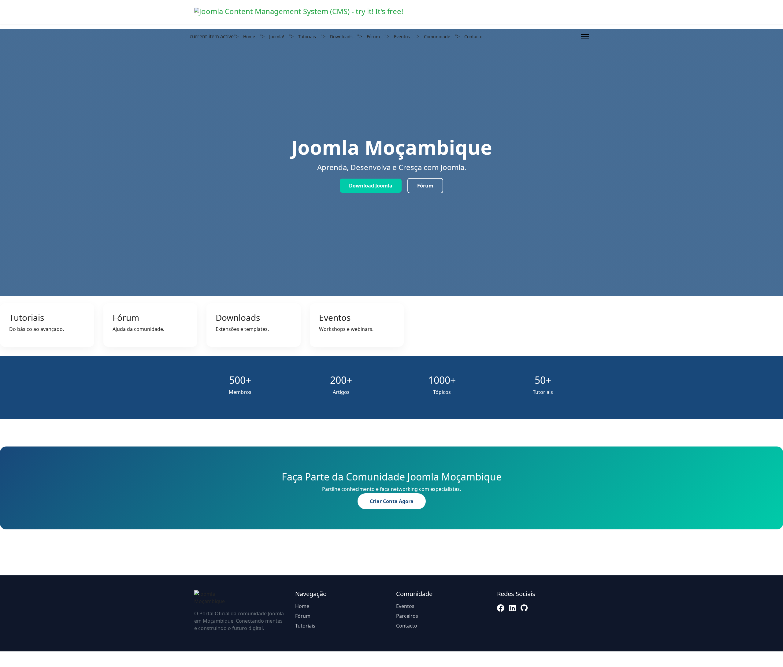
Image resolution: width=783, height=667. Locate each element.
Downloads (341, 36)
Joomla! (276, 36)
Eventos (402, 36)
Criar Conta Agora (392, 501)
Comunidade (437, 36)
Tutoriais (307, 36)
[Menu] (585, 36)
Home (249, 36)
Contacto (473, 36)
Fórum (373, 36)
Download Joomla (370, 185)
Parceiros (407, 616)
